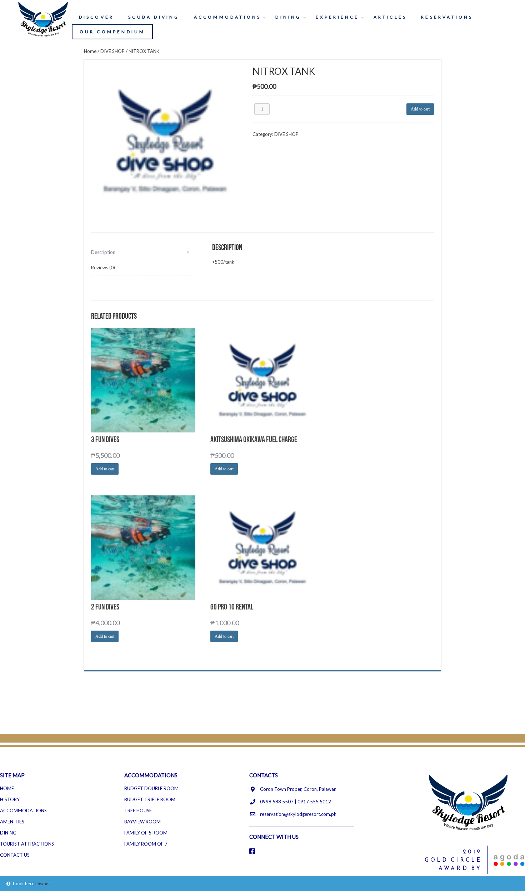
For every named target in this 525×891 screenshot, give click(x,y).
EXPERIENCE (337, 17)
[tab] (141, 252)
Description (103, 252)
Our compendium (112, 31)
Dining (288, 17)
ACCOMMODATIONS (227, 17)
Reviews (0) (103, 267)
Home (90, 51)
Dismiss (43, 883)
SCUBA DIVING (153, 17)
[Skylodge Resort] (43, 18)
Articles (390, 17)
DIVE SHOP (112, 51)
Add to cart (420, 109)
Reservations (447, 17)
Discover (96, 17)
